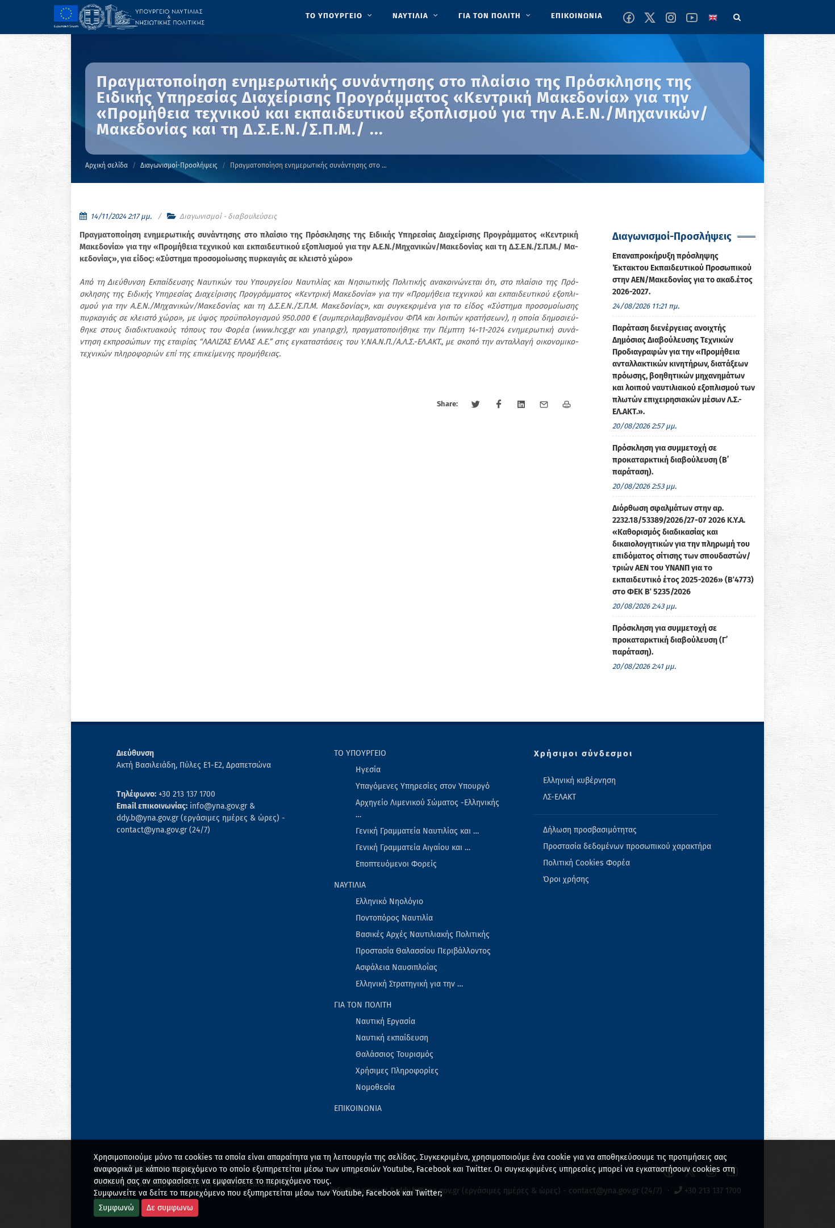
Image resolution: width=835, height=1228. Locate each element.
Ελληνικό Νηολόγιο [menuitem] (389, 901)
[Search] (737, 15)
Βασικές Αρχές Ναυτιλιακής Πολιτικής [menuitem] (423, 934)
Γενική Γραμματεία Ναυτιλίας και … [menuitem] (417, 831)
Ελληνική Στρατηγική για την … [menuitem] (409, 984)
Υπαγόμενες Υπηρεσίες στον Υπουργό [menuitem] (423, 786)
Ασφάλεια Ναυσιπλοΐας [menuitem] (396, 967)
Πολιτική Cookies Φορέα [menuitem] (586, 863)
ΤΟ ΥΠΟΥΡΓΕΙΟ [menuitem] (360, 753)
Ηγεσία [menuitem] (368, 770)
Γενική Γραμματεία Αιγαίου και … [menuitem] (413, 847)
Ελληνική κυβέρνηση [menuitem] (579, 780)
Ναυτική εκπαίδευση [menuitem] (392, 1038)
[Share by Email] (544, 404)
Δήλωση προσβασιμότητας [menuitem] (590, 830)
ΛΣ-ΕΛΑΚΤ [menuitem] (559, 797)
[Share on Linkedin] (521, 404)
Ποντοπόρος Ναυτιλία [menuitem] (394, 918)
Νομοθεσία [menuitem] (375, 1087)
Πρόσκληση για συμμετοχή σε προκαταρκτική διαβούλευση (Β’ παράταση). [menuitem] (670, 460)
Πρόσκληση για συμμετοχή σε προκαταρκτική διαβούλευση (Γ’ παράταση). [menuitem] (670, 640)
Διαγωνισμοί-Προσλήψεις (179, 165)
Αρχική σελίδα (106, 165)
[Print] (567, 404)
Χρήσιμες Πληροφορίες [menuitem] (397, 1071)
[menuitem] (340, 16)
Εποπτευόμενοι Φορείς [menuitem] (396, 864)
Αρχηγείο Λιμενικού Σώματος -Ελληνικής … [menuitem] (427, 808)
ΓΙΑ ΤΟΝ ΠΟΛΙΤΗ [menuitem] (363, 1005)
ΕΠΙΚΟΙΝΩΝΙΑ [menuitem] (358, 1108)
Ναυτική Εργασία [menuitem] (385, 1021)
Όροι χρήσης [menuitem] (566, 879)
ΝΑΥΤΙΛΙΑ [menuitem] (350, 885)
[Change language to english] (713, 18)
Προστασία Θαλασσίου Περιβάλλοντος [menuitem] (423, 951)
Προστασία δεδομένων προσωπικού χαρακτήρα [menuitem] (627, 846)
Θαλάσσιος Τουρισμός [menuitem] (394, 1054)
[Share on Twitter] (476, 404)
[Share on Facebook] (498, 404)
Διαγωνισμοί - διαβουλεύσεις (228, 216)
